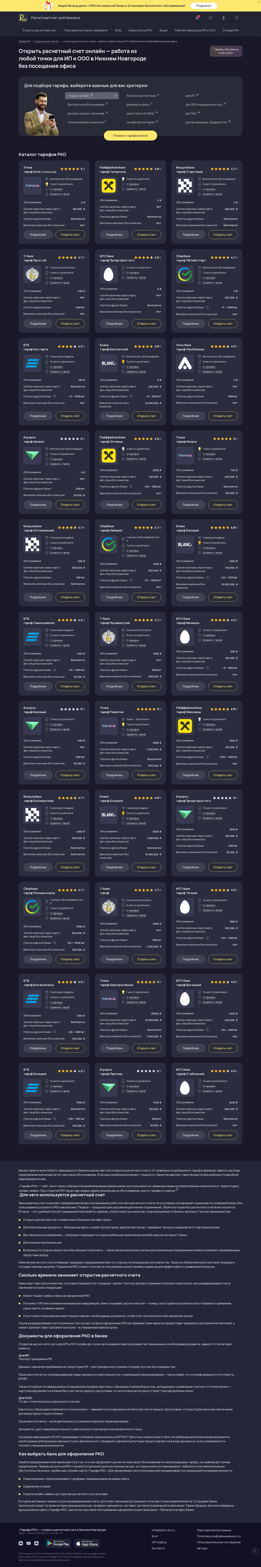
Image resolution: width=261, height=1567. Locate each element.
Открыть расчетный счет (39, 30)
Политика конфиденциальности (219, 1536)
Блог (155, 1536)
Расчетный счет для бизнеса (55, 17)
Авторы (202, 1548)
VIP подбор (159, 1542)
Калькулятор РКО (140, 30)
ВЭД (118, 30)
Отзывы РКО (231, 30)
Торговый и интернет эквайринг (86, 30)
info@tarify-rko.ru (163, 1530)
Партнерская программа (214, 1530)
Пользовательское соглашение (219, 1542)
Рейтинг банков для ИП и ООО (195, 30)
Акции (163, 30)
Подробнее (203, 5)
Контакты (158, 1548)
